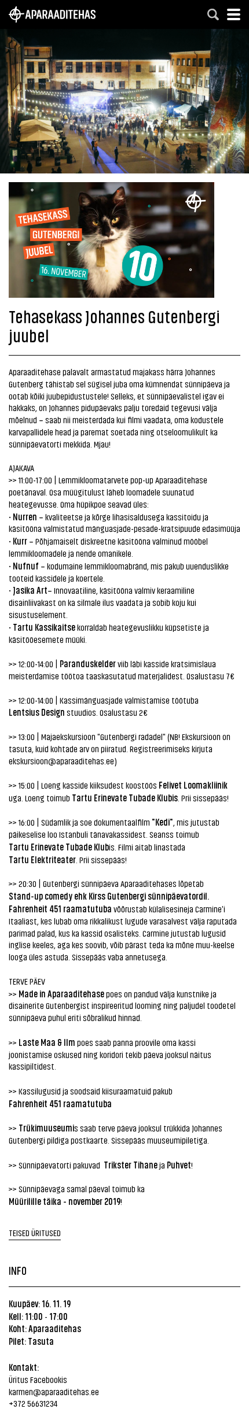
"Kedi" (162, 821)
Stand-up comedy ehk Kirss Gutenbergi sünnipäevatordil (108, 895)
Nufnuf (26, 565)
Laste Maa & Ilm (47, 1042)
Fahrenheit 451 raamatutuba (60, 1103)
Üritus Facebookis (38, 1379)
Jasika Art (30, 590)
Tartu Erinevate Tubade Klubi (123, 797)
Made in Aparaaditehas (59, 993)
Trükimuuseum (45, 1127)
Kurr (20, 540)
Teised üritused (35, 1232)
